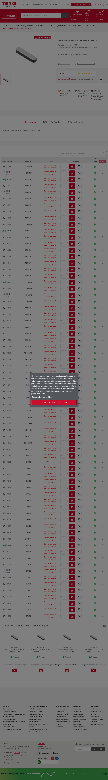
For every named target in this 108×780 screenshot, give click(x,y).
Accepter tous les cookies (53, 403)
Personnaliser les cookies (42, 397)
